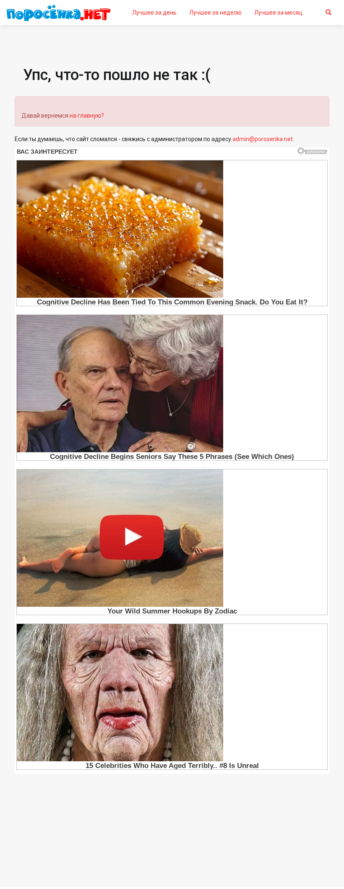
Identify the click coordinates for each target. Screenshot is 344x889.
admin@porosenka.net (262, 139)
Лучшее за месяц (278, 12)
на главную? (87, 115)
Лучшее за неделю (215, 12)
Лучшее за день (154, 12)
